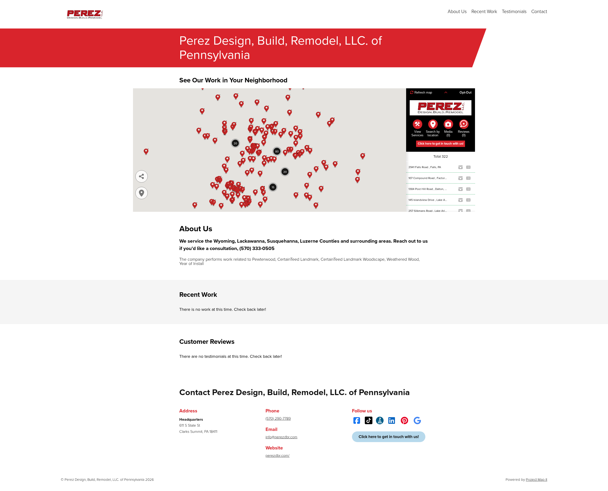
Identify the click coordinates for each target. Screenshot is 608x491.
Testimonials (514, 11)
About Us (457, 11)
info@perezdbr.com (281, 437)
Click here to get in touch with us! (389, 436)
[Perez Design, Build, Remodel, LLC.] (84, 14)
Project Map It (536, 479)
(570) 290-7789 (278, 418)
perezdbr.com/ (278, 456)
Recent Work (484, 11)
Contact (539, 11)
